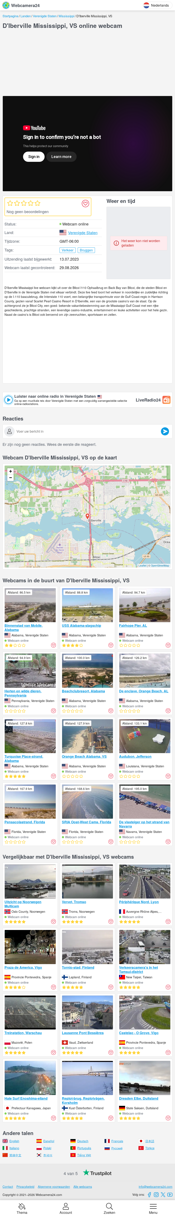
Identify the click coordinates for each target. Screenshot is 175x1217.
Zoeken (109, 1212)
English (14, 1141)
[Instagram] (156, 1194)
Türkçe (150, 1148)
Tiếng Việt (84, 1155)
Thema (22, 1212)
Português (84, 1148)
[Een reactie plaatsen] (165, 431)
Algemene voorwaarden (54, 1186)
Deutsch (82, 1141)
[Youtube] (169, 1194)
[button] (87, 516)
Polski (47, 1148)
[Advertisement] (87, 62)
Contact (8, 1186)
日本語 (149, 1141)
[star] (10, 203)
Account (66, 1212)
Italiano (14, 1148)
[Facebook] (149, 1194)
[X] (163, 1194)
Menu (153, 1212)
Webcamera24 (25, 5)
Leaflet (142, 565)
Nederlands (160, 5)
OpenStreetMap (160, 565)
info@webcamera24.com (155, 1186)
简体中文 (15, 1155)
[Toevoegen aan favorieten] (85, 203)
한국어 (47, 1155)
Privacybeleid (25, 1186)
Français (117, 1141)
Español (48, 1141)
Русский (116, 1148)
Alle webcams (82, 1186)
